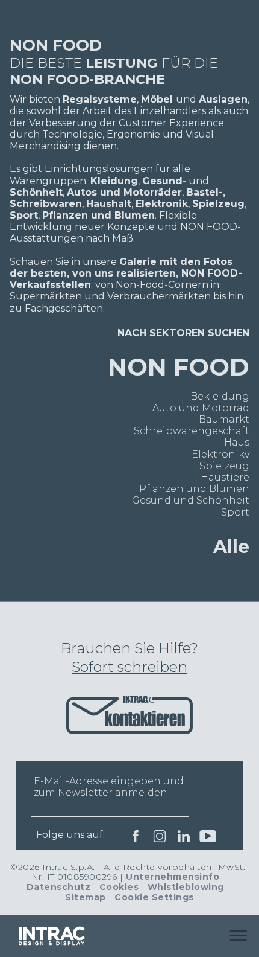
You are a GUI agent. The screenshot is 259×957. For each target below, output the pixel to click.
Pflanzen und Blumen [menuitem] (194, 489)
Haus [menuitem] (236, 442)
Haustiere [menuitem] (225, 477)
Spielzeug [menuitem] (224, 466)
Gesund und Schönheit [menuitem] (190, 500)
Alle (231, 547)
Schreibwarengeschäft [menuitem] (191, 431)
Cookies (119, 887)
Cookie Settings (154, 897)
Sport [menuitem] (235, 512)
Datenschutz (59, 887)
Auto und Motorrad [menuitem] (200, 408)
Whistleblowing (186, 887)
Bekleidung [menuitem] (219, 396)
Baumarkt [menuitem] (224, 419)
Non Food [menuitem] (178, 367)
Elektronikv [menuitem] (220, 454)
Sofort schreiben (129, 667)
